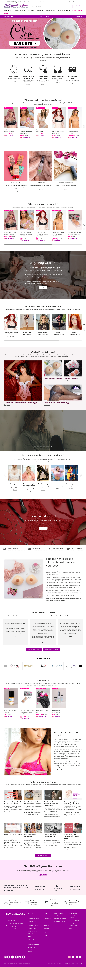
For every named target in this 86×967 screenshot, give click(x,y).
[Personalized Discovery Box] (43, 698)
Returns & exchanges (33, 934)
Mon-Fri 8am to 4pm (19, 1)
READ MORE (43, 855)
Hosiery (58, 332)
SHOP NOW (43, 436)
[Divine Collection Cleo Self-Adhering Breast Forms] (75, 220)
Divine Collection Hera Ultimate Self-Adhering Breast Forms (26, 131)
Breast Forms (7, 10)
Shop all (16, 191)
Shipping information (33, 931)
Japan (70, 928)
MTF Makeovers (32, 947)
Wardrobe (30, 10)
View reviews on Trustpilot (51, 649)
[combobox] (50, 6)
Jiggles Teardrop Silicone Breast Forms (42, 130)
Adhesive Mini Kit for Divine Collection (57, 711)
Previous (3, 33)
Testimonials (31, 939)
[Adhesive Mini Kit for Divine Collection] (59, 698)
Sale (45, 932)
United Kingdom (73, 925)
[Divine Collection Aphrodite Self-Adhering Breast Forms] (59, 117)
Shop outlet (43, 528)
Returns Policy (79, 963)
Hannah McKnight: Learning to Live (50, 836)
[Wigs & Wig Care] (43, 322)
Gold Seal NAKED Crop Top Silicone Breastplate (11, 130)
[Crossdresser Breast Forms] (11, 322)
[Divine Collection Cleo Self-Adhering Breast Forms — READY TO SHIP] (27, 698)
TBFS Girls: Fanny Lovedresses (29, 836)
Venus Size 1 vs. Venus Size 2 (13, 836)
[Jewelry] (75, 322)
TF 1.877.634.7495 (9, 1)
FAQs (73, 963)
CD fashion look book (33, 918)
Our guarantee (32, 928)
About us (43, 287)
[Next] (80, 173)
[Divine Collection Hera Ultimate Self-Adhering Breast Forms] (27, 117)
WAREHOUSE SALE (77, 10)
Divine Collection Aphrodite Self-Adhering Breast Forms (58, 131)
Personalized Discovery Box (42, 711)
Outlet (6, 13)
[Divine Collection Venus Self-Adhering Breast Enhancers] (75, 117)
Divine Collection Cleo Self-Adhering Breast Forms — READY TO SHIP (27, 712)
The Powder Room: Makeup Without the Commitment (51, 804)
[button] (80, 6)
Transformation (19, 10)
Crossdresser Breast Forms (11, 333)
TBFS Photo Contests (63, 10)
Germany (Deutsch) (74, 923)
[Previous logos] (5, 666)
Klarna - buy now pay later (34, 942)
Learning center (58, 916)
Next (83, 33)
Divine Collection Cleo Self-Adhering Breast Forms (74, 233)
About (56, 1)
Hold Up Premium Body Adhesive (10, 711)
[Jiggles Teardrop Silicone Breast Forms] (43, 117)
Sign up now (43, 875)
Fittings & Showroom (33, 944)
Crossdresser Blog (64, 1)
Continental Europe (74, 920)
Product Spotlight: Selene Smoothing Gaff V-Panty (72, 803)
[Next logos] (80, 666)
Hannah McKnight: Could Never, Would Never (12, 803)
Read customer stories (33, 649)
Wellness (39, 10)
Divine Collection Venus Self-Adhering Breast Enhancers (74, 131)
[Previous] (80, 169)
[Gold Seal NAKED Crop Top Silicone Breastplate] (11, 117)
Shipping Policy (67, 963)
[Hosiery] (59, 322)
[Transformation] (27, 322)
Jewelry (74, 332)
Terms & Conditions (51, 963)
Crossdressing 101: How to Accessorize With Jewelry (32, 803)
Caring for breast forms (60, 918)
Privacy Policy (59, 963)
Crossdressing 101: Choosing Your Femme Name (71, 836)
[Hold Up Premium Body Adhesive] (11, 698)
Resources (30, 936)
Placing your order (32, 925)
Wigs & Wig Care (43, 332)
